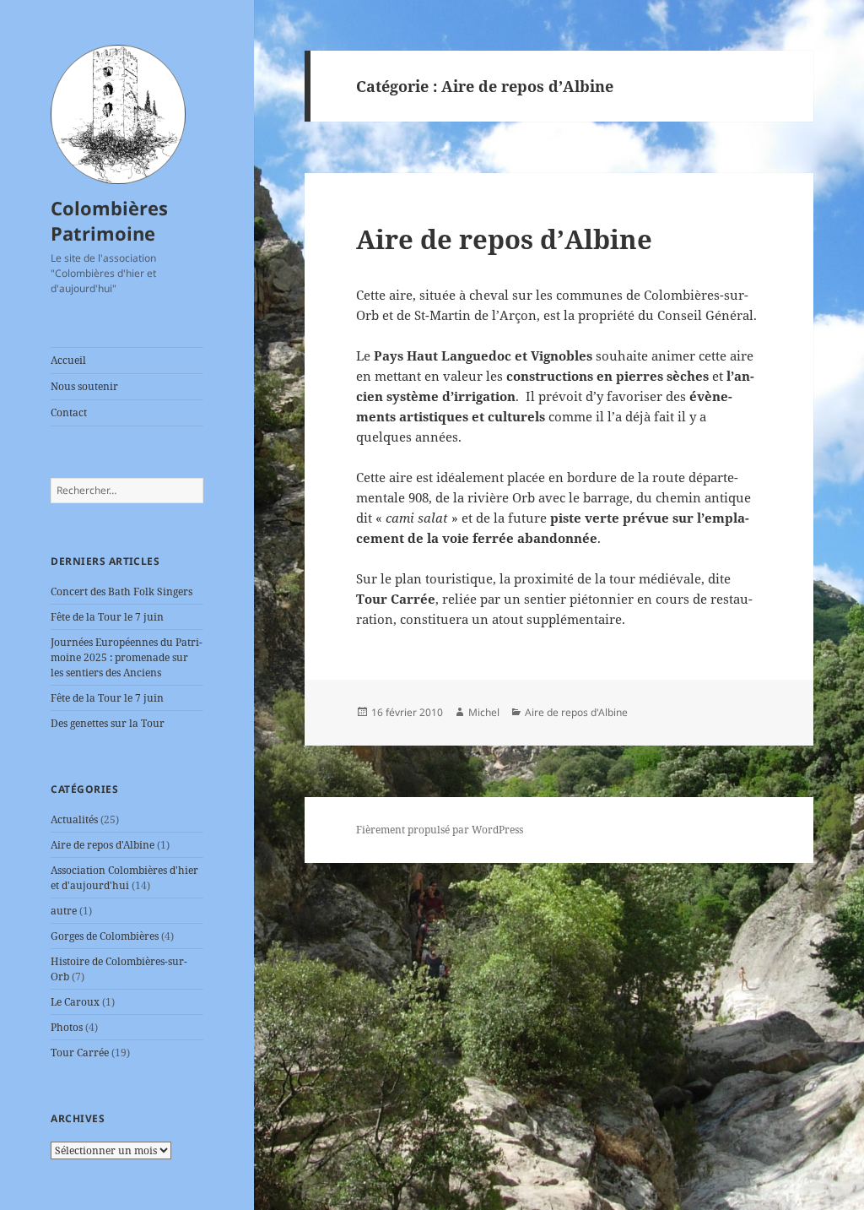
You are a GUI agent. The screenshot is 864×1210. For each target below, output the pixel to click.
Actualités (74, 819)
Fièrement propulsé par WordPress (439, 829)
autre (64, 910)
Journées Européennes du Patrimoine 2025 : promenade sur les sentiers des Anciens (126, 657)
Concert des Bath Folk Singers (121, 591)
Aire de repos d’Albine (504, 239)
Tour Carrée (80, 1052)
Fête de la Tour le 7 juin (107, 617)
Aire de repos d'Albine (102, 845)
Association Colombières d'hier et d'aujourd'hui (124, 878)
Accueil (68, 360)
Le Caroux (75, 1002)
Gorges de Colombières (105, 936)
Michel (484, 712)
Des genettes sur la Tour (108, 723)
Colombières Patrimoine (109, 220)
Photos (67, 1027)
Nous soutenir (84, 386)
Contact (69, 412)
